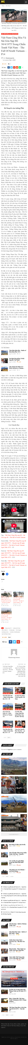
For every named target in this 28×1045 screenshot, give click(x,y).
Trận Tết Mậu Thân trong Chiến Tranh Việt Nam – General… (18, 853)
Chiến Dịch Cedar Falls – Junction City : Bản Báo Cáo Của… (17, 941)
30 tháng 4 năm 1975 (8, 628)
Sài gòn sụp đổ (16, 543)
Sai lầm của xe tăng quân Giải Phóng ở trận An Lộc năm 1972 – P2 (17, 991)
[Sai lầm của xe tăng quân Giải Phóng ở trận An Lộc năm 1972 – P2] (4, 991)
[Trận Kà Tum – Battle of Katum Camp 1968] (4, 925)
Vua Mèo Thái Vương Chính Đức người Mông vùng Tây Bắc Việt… (13, 827)
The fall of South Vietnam (17, 537)
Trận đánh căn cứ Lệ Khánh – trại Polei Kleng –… (17, 870)
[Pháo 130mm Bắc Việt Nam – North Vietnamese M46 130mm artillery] (4, 1000)
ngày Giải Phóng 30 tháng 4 (6, 633)
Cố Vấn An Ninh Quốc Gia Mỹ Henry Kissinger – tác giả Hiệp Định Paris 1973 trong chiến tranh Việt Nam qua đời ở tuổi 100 (20, 671)
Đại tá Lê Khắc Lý (5, 630)
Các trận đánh (13, 33)
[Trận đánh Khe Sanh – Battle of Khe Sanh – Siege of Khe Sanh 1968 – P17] (4, 934)
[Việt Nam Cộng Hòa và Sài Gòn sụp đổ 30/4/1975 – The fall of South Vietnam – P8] (4, 1009)
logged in (10, 749)
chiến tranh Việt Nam (16, 628)
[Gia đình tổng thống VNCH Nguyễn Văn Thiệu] (4, 360)
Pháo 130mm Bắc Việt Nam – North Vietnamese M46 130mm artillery (17, 1000)
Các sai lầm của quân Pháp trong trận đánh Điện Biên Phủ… (16, 862)
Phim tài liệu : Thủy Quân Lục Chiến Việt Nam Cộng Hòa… (17, 949)
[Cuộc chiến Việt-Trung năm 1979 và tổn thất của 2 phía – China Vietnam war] (4, 959)
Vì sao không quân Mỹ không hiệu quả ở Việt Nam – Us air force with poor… (14, 982)
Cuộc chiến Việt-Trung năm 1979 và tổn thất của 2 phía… (17, 957)
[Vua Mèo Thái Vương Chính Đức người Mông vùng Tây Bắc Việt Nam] (20, 706)
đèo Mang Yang (11, 630)
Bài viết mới (5, 33)
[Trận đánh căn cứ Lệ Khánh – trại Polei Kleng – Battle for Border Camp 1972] (4, 871)
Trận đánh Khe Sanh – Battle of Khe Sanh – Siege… (17, 932)
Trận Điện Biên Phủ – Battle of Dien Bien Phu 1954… (17, 351)
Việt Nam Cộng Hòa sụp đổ (13, 535)
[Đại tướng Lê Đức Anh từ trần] (4, 846)
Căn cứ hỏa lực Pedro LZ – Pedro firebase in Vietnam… (17, 367)
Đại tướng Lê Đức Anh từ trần (17, 844)
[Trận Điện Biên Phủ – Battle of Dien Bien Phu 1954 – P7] (8, 724)
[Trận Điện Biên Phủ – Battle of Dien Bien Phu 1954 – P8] (4, 352)
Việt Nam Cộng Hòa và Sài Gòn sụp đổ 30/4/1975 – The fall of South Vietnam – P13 (8, 670)
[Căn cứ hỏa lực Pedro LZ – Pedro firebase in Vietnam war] (4, 368)
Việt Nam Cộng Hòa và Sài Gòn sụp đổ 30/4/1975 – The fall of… (17, 1009)
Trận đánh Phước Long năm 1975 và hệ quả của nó (15, 902)
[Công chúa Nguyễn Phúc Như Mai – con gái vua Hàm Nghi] (20, 724)
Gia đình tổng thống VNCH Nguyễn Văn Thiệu (16, 359)
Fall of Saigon (18, 630)
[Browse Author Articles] (14, 652)
